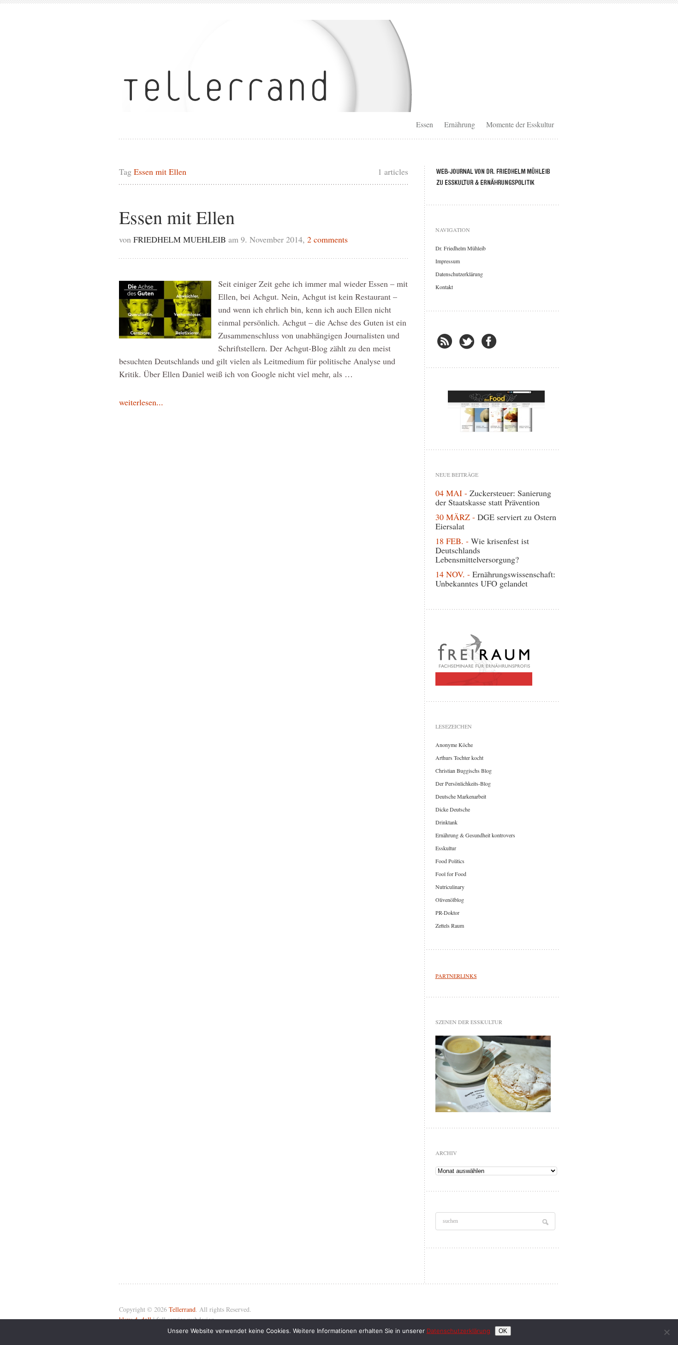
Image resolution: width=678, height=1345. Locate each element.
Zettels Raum (449, 925)
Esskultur (445, 848)
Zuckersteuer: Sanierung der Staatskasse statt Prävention (493, 497)
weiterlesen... (141, 402)
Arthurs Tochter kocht (459, 757)
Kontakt (444, 286)
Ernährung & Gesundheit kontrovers (475, 835)
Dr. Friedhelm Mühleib (460, 248)
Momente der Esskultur (520, 124)
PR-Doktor (447, 912)
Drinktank (446, 822)
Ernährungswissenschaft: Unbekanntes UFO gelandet (495, 579)
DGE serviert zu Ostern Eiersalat (495, 521)
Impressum (447, 261)
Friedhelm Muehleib (179, 239)
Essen (424, 124)
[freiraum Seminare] (496, 658)
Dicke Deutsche (452, 809)
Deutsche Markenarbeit (460, 796)
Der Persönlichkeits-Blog (463, 783)
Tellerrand (182, 1309)
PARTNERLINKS (456, 975)
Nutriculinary (449, 886)
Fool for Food (450, 873)
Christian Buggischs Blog (463, 770)
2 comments (327, 239)
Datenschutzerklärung (459, 274)
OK (503, 1330)
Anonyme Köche (454, 744)
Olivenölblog (449, 899)
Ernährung (459, 124)
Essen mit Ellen (177, 217)
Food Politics (449, 861)
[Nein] (666, 1332)
